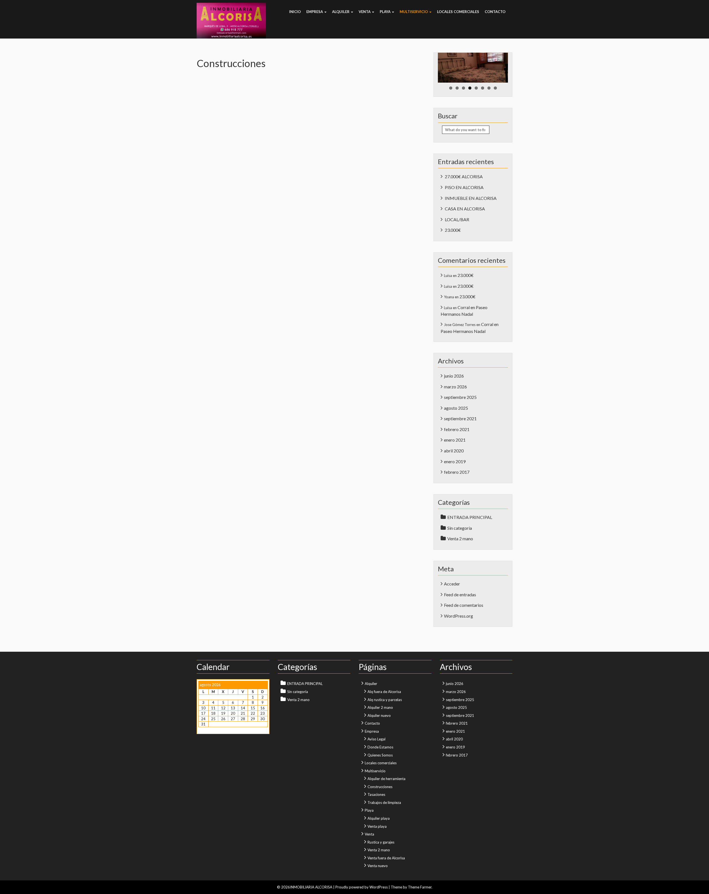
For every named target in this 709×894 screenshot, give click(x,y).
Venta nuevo (378, 866)
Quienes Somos (380, 755)
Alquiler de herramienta (386, 778)
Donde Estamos (380, 747)
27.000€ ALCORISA (464, 176)
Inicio (295, 11)
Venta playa (377, 826)
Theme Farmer (419, 887)
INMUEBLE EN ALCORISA (471, 198)
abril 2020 (454, 450)
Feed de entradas (460, 594)
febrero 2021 (456, 429)
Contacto (495, 11)
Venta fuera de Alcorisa (386, 858)
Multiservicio (414, 11)
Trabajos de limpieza (384, 802)
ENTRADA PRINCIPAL (469, 517)
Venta (365, 11)
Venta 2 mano (460, 538)
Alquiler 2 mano (380, 707)
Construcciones (380, 787)
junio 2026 (454, 375)
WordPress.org (458, 615)
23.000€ (453, 230)
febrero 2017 (456, 472)
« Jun (202, 729)
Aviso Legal (377, 739)
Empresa (315, 11)
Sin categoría (459, 528)
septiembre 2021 (460, 418)
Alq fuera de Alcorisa (384, 691)
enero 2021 (455, 439)
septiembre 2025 (460, 397)
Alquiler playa (379, 818)
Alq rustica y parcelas (385, 699)
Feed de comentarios (463, 605)
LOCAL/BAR (457, 219)
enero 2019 (455, 461)
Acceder (452, 583)
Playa (385, 11)
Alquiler (341, 11)
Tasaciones (376, 794)
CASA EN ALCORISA (465, 208)
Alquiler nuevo (379, 715)
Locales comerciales (458, 11)
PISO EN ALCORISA (464, 187)
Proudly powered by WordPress (361, 887)
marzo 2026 (455, 386)
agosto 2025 (456, 408)
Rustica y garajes (381, 842)
